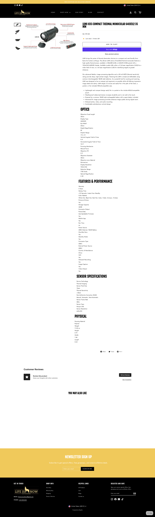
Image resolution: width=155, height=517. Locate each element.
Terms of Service (50, 496)
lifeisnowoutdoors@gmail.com (25, 497)
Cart (79, 490)
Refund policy (49, 490)
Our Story (79, 12)
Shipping (48, 493)
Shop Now (64, 12)
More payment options (112, 54)
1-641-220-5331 (23, 500)
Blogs (79, 493)
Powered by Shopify (77, 510)
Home (53, 12)
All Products (81, 487)
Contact (100, 12)
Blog (90, 12)
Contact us (81, 496)
